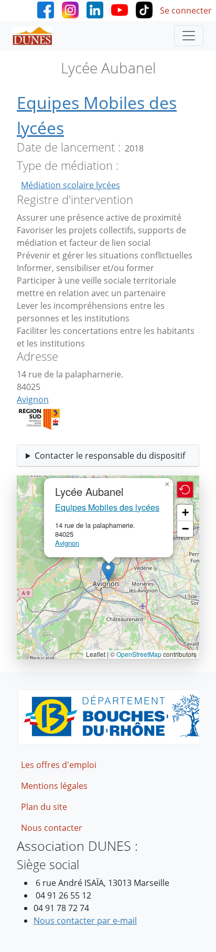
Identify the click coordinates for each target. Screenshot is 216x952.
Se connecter (186, 10)
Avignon (33, 399)
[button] (108, 571)
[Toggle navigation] (188, 35)
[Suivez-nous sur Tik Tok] (144, 9)
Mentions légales (54, 786)
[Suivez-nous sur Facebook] (45, 9)
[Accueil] (36, 35)
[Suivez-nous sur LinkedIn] (95, 9)
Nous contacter (51, 828)
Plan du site (44, 807)
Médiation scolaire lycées (70, 185)
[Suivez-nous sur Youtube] (119, 9)
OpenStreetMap (138, 654)
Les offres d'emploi (58, 765)
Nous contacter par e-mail (85, 920)
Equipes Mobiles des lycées (107, 507)
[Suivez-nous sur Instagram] (70, 9)
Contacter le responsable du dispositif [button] (110, 455)
